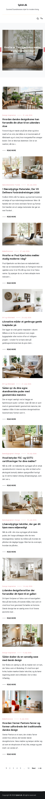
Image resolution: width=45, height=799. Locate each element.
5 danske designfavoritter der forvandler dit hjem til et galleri (19, 592)
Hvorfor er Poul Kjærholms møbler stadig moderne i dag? (22, 49)
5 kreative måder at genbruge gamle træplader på (22, 323)
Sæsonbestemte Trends (11, 185)
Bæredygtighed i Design (11, 453)
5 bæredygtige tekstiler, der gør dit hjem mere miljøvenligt (21, 526)
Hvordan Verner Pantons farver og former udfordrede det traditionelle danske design (21, 726)
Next (34, 768)
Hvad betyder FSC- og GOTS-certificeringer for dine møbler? (19, 459)
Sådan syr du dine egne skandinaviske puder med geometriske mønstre (16, 391)
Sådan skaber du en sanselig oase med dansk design (20, 658)
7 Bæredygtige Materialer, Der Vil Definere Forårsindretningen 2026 (21, 191)
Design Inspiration (9, 115)
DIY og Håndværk (8, 317)
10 (28, 768)
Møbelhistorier (14, 53)
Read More (11, 150)
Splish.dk (22, 5)
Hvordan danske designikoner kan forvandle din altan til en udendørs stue (21, 122)
